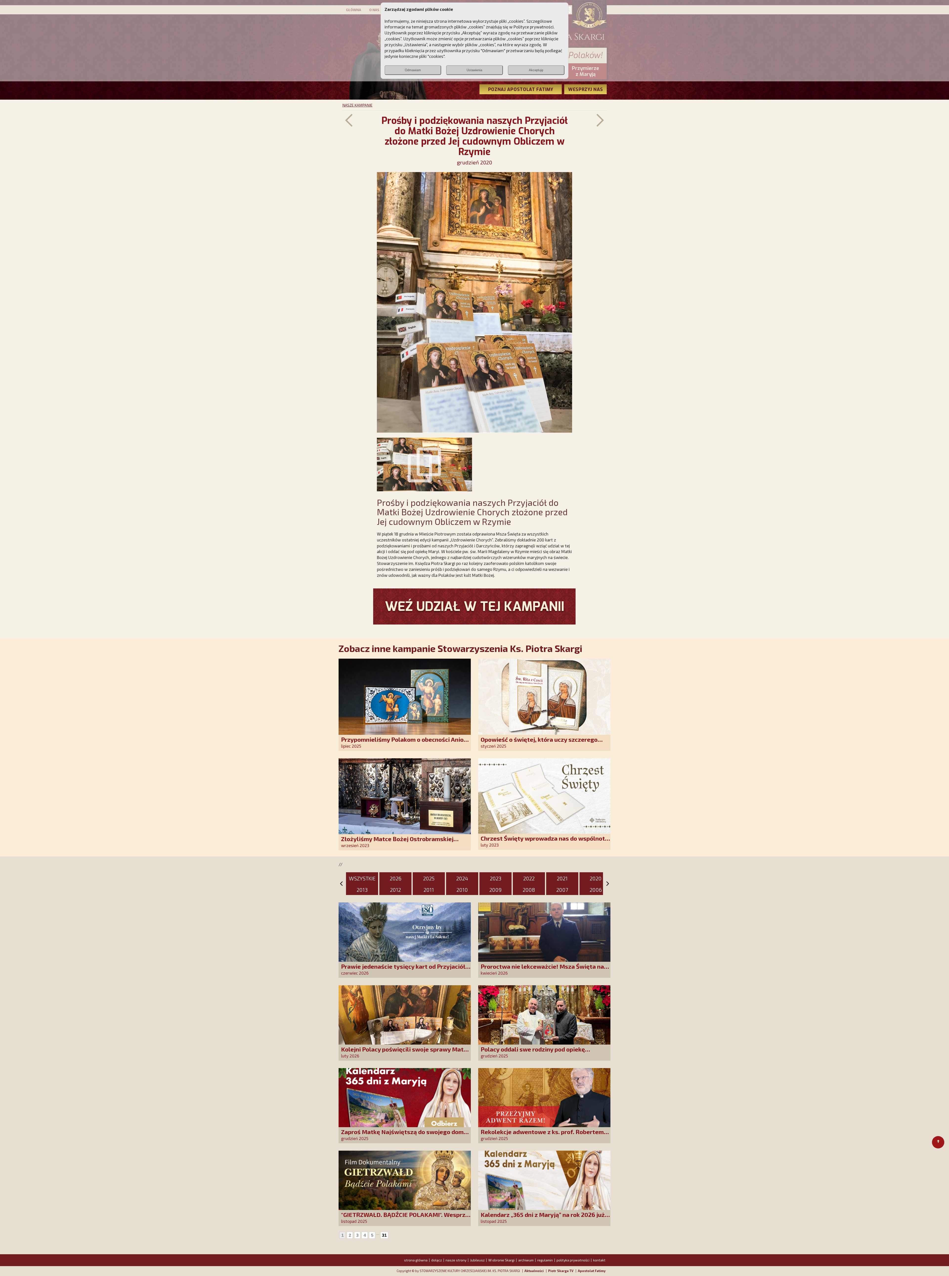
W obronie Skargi (501, 1260)
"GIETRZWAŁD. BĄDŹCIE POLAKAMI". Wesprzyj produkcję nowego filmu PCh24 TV (406, 1218)
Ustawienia (474, 70)
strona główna (416, 1260)
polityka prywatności (573, 1260)
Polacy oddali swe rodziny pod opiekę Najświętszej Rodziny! (533, 1053)
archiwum (526, 1260)
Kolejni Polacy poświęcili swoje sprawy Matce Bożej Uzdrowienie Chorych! (405, 1053)
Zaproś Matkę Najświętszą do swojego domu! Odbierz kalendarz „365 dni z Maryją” (405, 1135)
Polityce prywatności (534, 26)
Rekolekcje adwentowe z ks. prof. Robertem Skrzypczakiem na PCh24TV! (542, 1135)
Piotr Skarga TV (560, 1271)
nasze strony (456, 1260)
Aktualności (534, 1271)
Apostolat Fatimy (591, 1271)
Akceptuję (536, 70)
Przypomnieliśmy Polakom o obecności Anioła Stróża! (405, 743)
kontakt (599, 1260)
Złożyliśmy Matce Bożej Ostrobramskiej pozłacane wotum (397, 842)
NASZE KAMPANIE (357, 105)
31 (384, 1235)
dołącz (436, 1260)
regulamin (545, 1260)
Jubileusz (477, 1260)
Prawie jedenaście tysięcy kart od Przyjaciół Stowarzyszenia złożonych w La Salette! (403, 970)
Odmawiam (413, 70)
